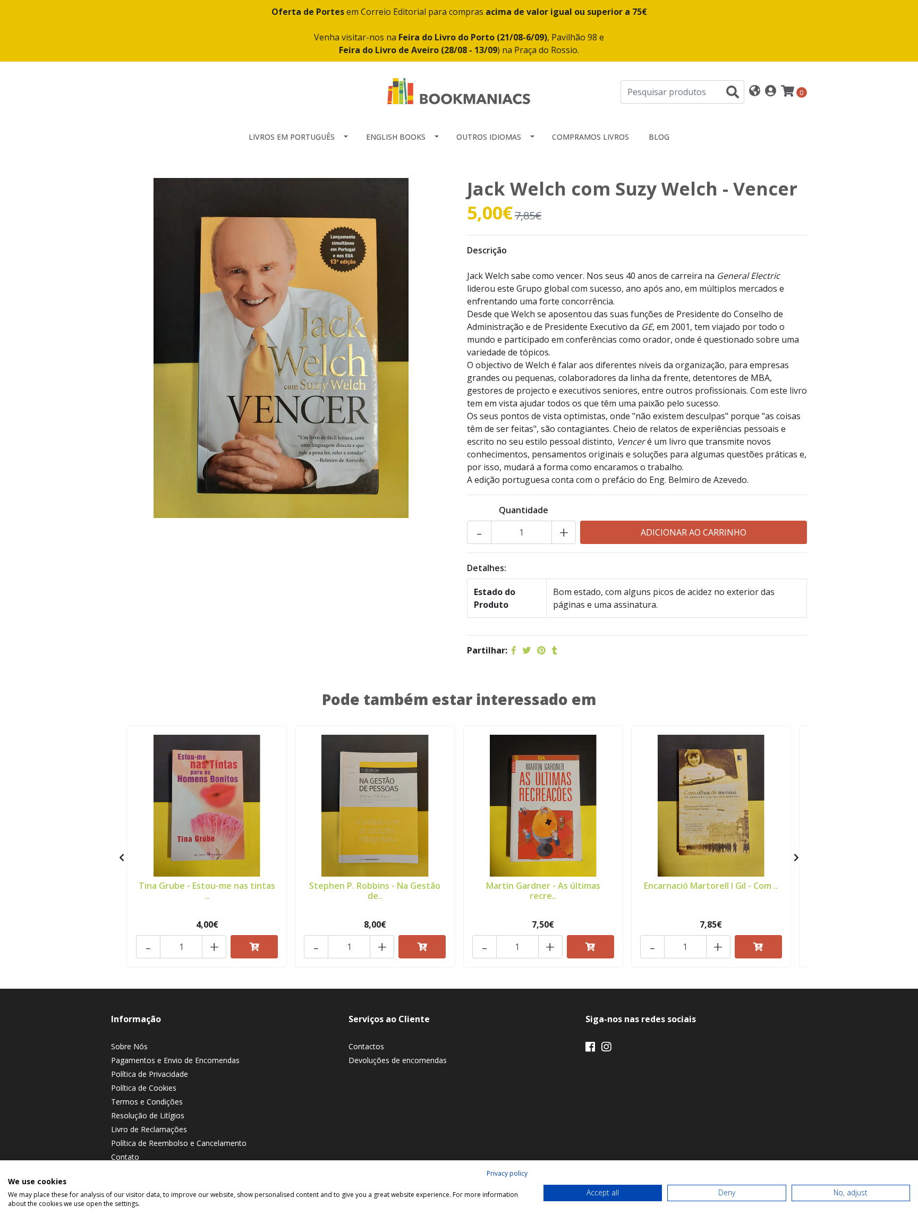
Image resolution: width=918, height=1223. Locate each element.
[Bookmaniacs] (459, 91)
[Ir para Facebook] (590, 1048)
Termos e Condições (147, 1102)
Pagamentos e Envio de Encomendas (175, 1060)
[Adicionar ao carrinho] (254, 946)
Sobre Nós (129, 1046)
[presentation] (121, 857)
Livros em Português (292, 137)
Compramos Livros (590, 137)
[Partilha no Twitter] (526, 650)
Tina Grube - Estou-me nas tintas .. (207, 891)
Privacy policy (507, 1173)
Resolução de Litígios (147, 1115)
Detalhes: (486, 568)
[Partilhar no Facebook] (514, 650)
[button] (754, 91)
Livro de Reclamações (149, 1129)
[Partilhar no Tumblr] (554, 650)
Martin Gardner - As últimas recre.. (543, 891)
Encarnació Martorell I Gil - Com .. (711, 885)
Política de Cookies (143, 1088)
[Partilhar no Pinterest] (541, 650)
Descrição (487, 250)
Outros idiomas (488, 137)
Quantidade (523, 510)
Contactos (366, 1046)
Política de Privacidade (149, 1074)
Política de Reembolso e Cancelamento (178, 1143)
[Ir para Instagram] (606, 1048)
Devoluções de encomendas (397, 1060)
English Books (396, 137)
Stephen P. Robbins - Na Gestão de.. (374, 891)
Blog (659, 137)
